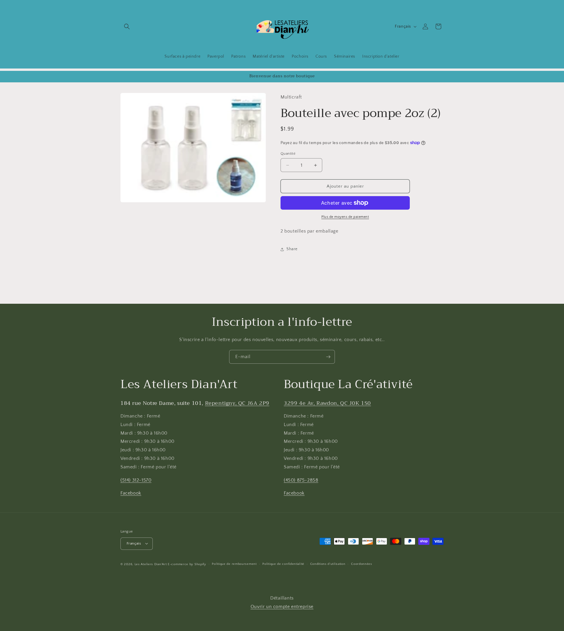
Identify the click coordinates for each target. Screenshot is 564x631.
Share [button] (292, 249)
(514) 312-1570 (135, 480)
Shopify (200, 564)
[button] (126, 26)
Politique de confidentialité (283, 564)
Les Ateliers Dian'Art (151, 564)
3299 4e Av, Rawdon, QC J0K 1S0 (327, 403)
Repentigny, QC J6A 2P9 (237, 403)
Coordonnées (361, 564)
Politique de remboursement (234, 564)
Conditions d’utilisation (327, 564)
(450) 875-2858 (301, 480)
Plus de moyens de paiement (345, 217)
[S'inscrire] (328, 357)
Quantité (288, 153)
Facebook (130, 493)
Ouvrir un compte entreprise (282, 606)
